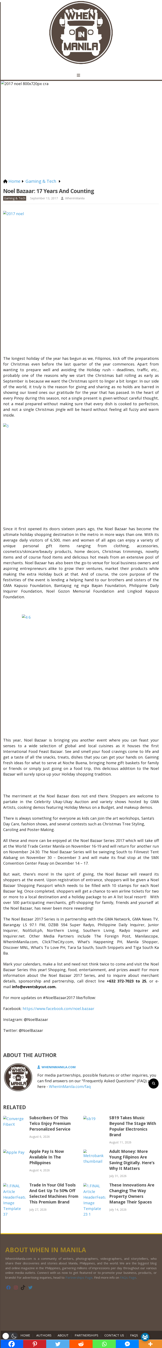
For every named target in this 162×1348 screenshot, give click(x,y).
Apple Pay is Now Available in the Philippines (46, 1157)
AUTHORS (44, 1335)
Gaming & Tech (14, 198)
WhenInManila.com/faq (70, 1086)
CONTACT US (114, 1335)
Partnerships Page (79, 1277)
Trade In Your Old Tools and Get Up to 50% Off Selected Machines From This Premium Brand (53, 1193)
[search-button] (153, 1083)
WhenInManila (75, 198)
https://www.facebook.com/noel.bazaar (58, 1008)
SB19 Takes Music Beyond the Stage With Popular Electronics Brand (132, 1126)
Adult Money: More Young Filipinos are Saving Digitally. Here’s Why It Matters (132, 1160)
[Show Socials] (145, 1337)
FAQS (134, 1335)
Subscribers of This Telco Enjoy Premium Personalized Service (50, 1123)
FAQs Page (128, 1277)
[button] (10, 1336)
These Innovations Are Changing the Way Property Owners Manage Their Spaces (131, 1193)
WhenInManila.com (59, 1067)
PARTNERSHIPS (86, 1335)
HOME (26, 1335)
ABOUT (63, 1335)
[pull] (81, 75)
